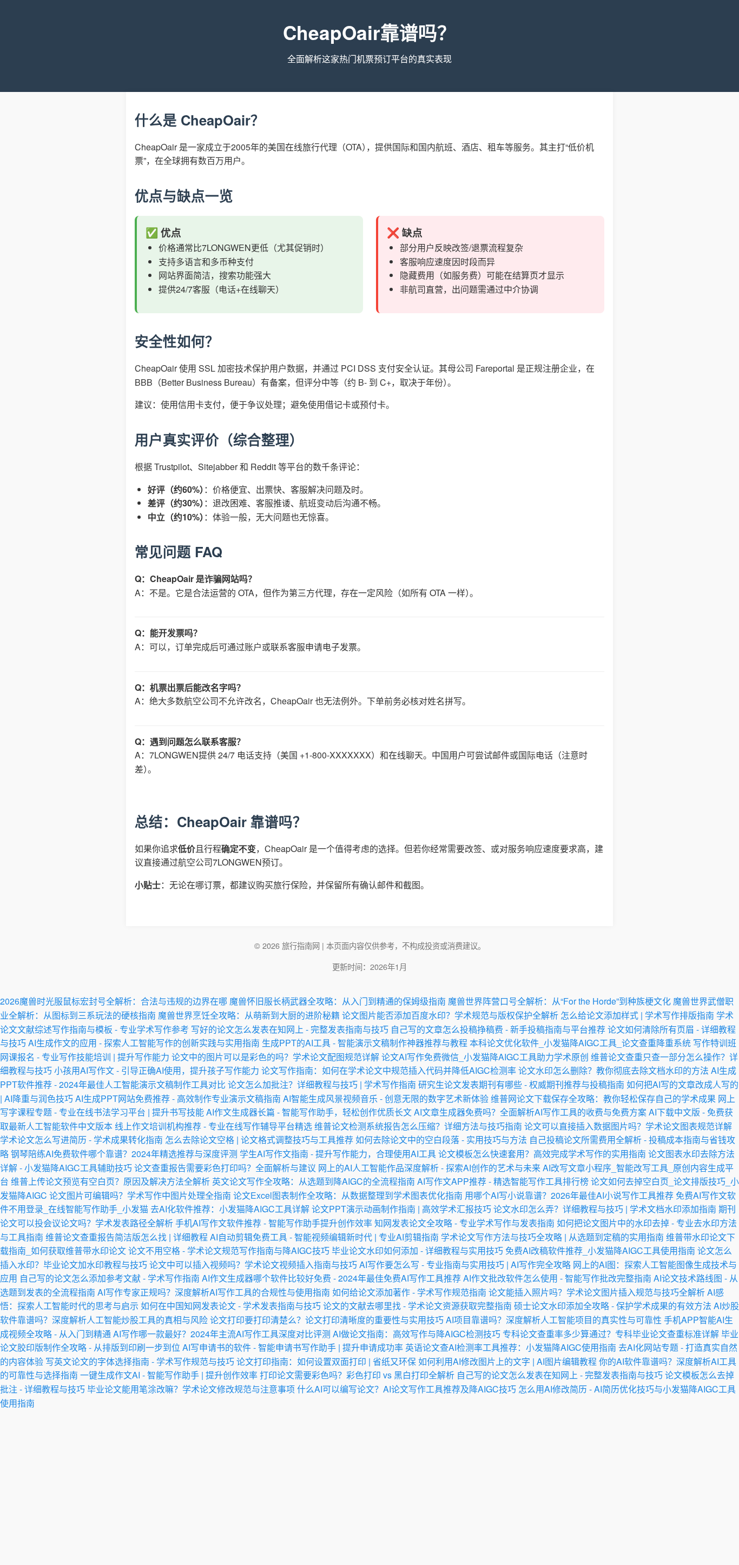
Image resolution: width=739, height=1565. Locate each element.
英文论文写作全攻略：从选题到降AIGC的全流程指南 (313, 1181)
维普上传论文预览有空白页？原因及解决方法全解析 (110, 1181)
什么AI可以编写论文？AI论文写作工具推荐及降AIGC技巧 (406, 1389)
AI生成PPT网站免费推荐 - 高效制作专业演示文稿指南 (178, 1098)
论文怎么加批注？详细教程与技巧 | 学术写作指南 (322, 1084)
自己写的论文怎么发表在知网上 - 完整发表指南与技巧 (560, 1375)
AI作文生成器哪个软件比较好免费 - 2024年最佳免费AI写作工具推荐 (331, 1278)
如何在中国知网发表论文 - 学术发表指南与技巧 (231, 1305)
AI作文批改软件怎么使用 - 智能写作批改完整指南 (557, 1278)
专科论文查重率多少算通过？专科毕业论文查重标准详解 (611, 1334)
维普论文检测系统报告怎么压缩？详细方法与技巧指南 (418, 1126)
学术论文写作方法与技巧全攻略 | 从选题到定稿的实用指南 (552, 1237)
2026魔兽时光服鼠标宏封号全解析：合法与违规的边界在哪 (113, 1001)
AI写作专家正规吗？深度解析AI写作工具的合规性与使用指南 (213, 1292)
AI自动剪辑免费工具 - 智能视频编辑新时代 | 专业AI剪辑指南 (324, 1237)
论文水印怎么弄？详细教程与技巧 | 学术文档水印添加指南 (604, 1209)
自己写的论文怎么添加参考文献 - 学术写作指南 (109, 1278)
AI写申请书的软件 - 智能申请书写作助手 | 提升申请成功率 (292, 1347)
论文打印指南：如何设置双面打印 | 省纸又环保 (326, 1361)
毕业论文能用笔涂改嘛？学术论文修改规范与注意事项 (191, 1389)
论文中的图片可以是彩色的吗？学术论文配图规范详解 (275, 1057)
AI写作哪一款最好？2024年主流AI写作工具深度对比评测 (222, 1334)
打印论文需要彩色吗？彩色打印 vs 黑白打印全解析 (357, 1375)
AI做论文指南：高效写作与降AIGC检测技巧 (416, 1334)
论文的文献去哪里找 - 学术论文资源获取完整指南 (417, 1305)
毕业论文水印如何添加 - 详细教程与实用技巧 (417, 1250)
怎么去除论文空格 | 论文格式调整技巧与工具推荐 (259, 1139)
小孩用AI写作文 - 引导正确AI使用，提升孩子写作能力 (156, 1070)
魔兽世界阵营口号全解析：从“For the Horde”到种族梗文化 (559, 1001)
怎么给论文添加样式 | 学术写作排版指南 (637, 1015)
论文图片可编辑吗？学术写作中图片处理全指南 (140, 1195)
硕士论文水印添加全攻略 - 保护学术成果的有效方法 (612, 1305)
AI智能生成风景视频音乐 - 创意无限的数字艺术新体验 (386, 1098)
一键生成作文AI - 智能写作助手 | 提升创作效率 (169, 1375)
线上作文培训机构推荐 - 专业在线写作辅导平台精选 (213, 1126)
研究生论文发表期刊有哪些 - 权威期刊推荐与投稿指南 (521, 1084)
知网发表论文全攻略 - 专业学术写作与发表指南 (464, 1223)
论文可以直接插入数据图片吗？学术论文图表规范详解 (628, 1126)
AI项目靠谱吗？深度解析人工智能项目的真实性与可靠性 (554, 1319)
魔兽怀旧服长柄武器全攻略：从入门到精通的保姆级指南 (337, 1001)
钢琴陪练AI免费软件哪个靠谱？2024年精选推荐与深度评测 (124, 1153)
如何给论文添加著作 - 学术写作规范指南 (409, 1292)
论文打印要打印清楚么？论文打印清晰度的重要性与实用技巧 (327, 1319)
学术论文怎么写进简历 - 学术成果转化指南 (81, 1139)
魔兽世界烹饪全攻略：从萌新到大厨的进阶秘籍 (249, 1015)
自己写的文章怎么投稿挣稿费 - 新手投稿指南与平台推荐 (498, 1029)
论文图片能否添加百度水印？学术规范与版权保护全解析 (450, 1015)
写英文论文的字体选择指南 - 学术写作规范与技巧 (139, 1361)
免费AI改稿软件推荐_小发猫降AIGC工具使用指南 (600, 1250)
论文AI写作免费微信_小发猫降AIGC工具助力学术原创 (485, 1057)
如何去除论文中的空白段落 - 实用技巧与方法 (441, 1139)
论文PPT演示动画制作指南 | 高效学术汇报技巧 (401, 1209)
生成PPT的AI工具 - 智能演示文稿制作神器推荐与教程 (364, 1042)
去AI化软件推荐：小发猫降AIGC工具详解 (229, 1209)
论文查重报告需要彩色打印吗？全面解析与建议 (225, 1167)
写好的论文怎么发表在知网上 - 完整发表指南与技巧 (289, 1029)
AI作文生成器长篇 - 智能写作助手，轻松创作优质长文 (309, 1112)
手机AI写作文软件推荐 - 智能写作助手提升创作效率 (273, 1223)
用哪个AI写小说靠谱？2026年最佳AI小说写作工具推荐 (569, 1195)
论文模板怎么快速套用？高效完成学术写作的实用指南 (542, 1153)
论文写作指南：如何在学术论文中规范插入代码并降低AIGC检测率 (388, 1070)
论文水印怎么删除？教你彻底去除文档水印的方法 (613, 1070)
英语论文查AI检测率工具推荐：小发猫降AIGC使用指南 (510, 1347)
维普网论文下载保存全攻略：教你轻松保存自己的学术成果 (603, 1098)
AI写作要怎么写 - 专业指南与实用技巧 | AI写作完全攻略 (465, 1264)
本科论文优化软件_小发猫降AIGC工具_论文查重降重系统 (580, 1042)
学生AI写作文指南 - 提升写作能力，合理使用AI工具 (338, 1153)
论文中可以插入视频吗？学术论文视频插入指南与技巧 (253, 1264)
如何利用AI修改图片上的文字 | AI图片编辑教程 (507, 1361)
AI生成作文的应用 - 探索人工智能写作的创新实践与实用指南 (144, 1042)
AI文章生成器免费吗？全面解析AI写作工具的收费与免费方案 (530, 1112)
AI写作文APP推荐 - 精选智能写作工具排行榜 (503, 1181)
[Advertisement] (369, 1485)
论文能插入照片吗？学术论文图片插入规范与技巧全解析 (597, 1292)
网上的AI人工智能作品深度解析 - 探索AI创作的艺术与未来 (429, 1167)
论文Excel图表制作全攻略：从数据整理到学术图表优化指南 (348, 1195)
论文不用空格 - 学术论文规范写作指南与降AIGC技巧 (228, 1250)
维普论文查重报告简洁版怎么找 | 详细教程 (126, 1237)
